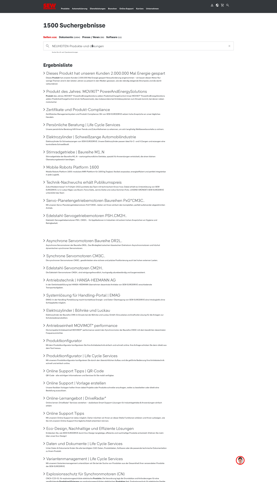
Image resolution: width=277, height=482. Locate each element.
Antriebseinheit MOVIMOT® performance (81, 325)
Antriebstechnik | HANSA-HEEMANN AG (81, 280)
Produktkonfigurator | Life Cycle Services (82, 355)
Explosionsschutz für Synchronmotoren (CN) (85, 473)
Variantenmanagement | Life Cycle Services (84, 458)
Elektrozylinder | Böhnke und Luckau (78, 310)
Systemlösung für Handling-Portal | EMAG (83, 295)
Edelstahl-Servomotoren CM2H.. (74, 268)
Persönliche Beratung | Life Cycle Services (83, 124)
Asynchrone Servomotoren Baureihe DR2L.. (84, 240)
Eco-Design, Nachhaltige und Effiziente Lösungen (90, 428)
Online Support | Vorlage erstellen (76, 383)
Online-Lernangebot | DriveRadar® (76, 398)
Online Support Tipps (65, 413)
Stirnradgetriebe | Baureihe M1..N (75, 152)
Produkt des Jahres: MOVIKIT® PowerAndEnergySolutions (96, 91)
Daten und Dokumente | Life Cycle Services (84, 443)
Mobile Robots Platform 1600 (72, 167)
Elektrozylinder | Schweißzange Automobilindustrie (91, 136)
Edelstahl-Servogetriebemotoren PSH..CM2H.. (86, 215)
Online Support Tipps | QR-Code (75, 371)
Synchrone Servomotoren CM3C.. (75, 255)
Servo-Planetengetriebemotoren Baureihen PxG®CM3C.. (95, 200)
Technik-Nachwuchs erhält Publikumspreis (84, 182)
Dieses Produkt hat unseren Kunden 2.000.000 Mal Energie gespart (105, 73)
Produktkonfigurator (64, 340)
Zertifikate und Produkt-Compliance (78, 109)
